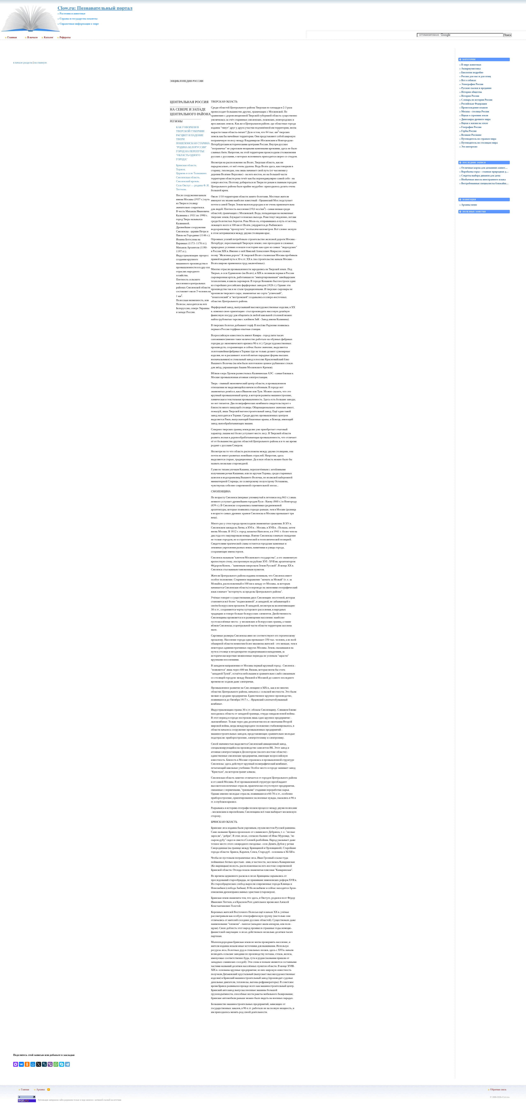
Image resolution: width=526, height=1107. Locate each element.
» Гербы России (467, 131)
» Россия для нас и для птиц (475, 76)
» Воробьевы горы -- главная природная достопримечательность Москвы (484, 171)
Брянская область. (186, 165)
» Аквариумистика (470, 68)
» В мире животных (470, 64)
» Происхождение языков (473, 107)
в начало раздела (22, 62)
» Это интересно (468, 146)
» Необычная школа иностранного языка (482, 179)
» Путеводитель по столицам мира (478, 142)
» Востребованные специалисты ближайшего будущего (484, 183)
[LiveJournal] (44, 1064)
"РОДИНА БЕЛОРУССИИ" (191, 147)
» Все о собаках (467, 80)
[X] (38, 1064)
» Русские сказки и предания (475, 88)
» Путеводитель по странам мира (477, 138)
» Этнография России (471, 84)
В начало (32, 37)
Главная (12, 37)
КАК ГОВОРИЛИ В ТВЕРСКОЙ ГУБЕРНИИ (190, 129)
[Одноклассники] (27, 1064)
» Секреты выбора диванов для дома (479, 175)
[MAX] (15, 1064)
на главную (40, 62)
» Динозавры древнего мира (474, 119)
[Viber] (50, 1064)
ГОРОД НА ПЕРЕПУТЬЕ (190, 151)
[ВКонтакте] (21, 1064)
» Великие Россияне (470, 135)
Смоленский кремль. (188, 181)
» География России (470, 127)
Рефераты (65, 37)
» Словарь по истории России (475, 99)
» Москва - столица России (474, 111)
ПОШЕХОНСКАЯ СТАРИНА (193, 143)
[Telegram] (67, 1064)
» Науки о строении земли (473, 115)
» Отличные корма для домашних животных (484, 167)
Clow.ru (505, 1096)
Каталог (48, 37)
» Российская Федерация (473, 103)
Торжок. (181, 169)
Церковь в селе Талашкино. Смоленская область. (191, 175)
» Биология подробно (471, 72)
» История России (469, 96)
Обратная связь (498, 1089)
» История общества (470, 92)
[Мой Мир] (32, 1064)
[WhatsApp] (55, 1064)
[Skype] (61, 1064)
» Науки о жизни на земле (473, 123)
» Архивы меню (468, 204)
